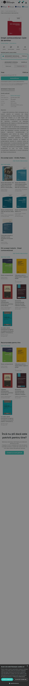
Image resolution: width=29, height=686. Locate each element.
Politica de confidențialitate (19, 676)
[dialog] (14, 675)
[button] (14, 683)
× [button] (27, 666)
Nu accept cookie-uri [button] (21, 679)
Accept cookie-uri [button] (7, 679)
